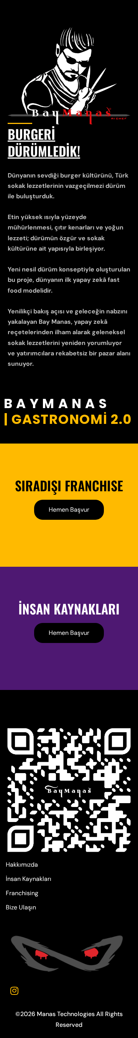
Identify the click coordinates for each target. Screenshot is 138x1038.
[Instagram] (14, 990)
